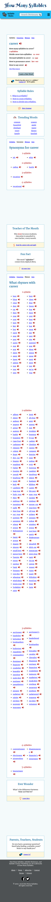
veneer (32, 567)
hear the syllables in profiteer (38, 691)
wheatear (17, 577)
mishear (32, 501)
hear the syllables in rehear (20, 524)
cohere (15, 451)
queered (32, 343)
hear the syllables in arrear (20, 428)
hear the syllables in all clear (37, 418)
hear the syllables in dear (34, 303)
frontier (16, 471)
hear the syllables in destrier (37, 454)
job (14, 157)
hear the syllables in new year (22, 511)
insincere (33, 674)
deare (15, 454)
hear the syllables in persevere (39, 687)
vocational (17, 186)
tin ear (31, 561)
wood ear (33, 581)
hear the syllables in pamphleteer (14, 687)
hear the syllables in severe (20, 540)
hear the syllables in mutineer (22, 681)
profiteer (32, 691)
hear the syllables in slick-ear (38, 547)
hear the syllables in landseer (22, 487)
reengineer (33, 759)
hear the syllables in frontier (21, 471)
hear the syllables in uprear (36, 564)
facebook (23, 879)
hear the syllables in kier (18, 326)
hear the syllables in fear (34, 309)
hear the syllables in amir (35, 421)
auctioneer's (34, 632)
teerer (15, 561)
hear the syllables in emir (35, 458)
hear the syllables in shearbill (38, 544)
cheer (31, 299)
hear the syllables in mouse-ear (40, 504)
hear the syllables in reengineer (40, 758)
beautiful (17, 125)
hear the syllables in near (18, 336)
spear (31, 356)
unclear (16, 564)
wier (14, 373)
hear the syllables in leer (18, 329)
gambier (32, 471)
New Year (17, 511)
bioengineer (18, 771)
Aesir (31, 414)
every (17, 131)
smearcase (33, 551)
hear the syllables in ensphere (22, 464)
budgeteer (17, 648)
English (34, 134)
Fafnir (15, 468)
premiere (16, 521)
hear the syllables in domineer (23, 661)
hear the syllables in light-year (23, 494)
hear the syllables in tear (18, 366)
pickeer (32, 514)
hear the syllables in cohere (20, 451)
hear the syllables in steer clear (39, 554)
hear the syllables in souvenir (22, 704)
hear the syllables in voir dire (22, 574)
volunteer (33, 704)
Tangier (16, 557)
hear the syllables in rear (18, 346)
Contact (37, 870)
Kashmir (32, 481)
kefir (15, 484)
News (20, 870)
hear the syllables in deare (19, 454)
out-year (16, 514)
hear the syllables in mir (34, 332)
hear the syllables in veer (18, 369)
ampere (16, 424)
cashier (32, 441)
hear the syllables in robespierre (14, 534)
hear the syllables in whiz (35, 157)
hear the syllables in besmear (38, 434)
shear (31, 349)
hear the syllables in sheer (19, 352)
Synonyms (20, 38)
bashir (15, 434)
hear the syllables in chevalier (39, 657)
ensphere (16, 464)
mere (15, 333)
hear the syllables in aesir (35, 414)
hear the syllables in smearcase (39, 550)
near (14, 336)
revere (15, 528)
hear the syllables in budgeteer (23, 648)
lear (30, 326)
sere (14, 349)
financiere (33, 667)
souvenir (16, 704)
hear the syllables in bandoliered (30, 641)
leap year (16, 491)
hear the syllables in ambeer (21, 421)
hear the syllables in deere (36, 306)
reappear (32, 697)
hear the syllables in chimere (21, 448)
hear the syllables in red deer (21, 701)
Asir (30, 428)
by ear (31, 438)
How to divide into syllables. (24, 102)
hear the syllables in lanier (36, 487)
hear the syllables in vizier (36, 570)
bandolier (17, 636)
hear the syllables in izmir (19, 481)
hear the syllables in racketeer (22, 694)
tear (14, 366)
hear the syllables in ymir (35, 584)
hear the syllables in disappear (39, 661)
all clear (32, 418)
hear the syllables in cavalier (37, 654)
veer (14, 369)
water (34, 128)
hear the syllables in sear (34, 346)
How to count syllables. (22, 99)
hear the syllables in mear (35, 329)
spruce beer (17, 554)
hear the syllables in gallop (20, 167)
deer (14, 306)
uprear (31, 564)
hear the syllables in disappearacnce (32, 752)
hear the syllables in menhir (37, 497)
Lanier (31, 488)
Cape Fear (17, 441)
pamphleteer (18, 684)
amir (31, 421)
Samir (15, 537)
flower (34, 131)
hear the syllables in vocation (22, 176)
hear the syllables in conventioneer (14, 752)
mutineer (17, 681)
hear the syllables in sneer (19, 356)
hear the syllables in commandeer (14, 658)
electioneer (17, 755)
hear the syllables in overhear (38, 684)
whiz (31, 157)
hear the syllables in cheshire (38, 444)
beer (14, 296)
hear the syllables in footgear (38, 467)
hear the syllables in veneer (36, 567)
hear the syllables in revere (20, 527)
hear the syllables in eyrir (35, 464)
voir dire (16, 574)
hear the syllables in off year (37, 511)
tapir (31, 557)
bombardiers (18, 642)
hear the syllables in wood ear (38, 580)
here (14, 323)
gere (14, 319)
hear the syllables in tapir (35, 557)
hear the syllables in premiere (22, 521)
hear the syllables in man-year (39, 494)
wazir (31, 574)
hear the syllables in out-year (22, 514)
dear (31, 303)
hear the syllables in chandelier (23, 652)
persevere (33, 687)
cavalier (32, 654)
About (13, 870)
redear (31, 521)
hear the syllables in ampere (21, 424)
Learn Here (26, 798)
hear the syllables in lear (34, 326)
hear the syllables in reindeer (38, 524)
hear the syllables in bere (34, 296)
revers (31, 528)
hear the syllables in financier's (40, 755)
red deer (16, 701)
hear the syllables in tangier (21, 557)
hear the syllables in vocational (23, 186)
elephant (17, 128)
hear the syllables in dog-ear (22, 458)
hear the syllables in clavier (36, 448)
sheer (15, 353)
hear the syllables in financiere (39, 667)
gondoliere (33, 671)
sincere (16, 547)
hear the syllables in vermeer (22, 570)
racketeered (34, 694)
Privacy (29, 873)
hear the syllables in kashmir (38, 481)
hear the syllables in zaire (19, 590)
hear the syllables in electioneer (24, 755)
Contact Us (22, 82)
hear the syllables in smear (36, 352)
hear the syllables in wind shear (24, 580)
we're (31, 369)
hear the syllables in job (17, 157)
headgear (17, 478)
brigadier (33, 651)
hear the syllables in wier (18, 372)
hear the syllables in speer (19, 359)
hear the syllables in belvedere (23, 639)
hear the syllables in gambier (38, 471)
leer (14, 329)
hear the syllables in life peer (38, 491)
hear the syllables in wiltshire (38, 577)
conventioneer (19, 749)
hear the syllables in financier (22, 664)
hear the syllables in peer (18, 339)
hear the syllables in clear (19, 303)
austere (16, 431)
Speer (15, 359)
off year (32, 511)
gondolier (17, 668)
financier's (33, 755)
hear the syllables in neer (34, 336)
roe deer (32, 701)
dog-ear (16, 458)
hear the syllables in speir (35, 359)
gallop (15, 167)
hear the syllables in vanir (19, 567)
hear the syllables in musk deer (39, 681)
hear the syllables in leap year (22, 491)
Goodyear (33, 474)
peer (14, 339)
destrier (32, 454)
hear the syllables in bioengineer (14, 774)
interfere (16, 675)
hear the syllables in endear (36, 461)
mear (31, 329)
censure (17, 122)
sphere (15, 363)
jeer (30, 323)
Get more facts (25, 268)
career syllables (20, 43)
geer (31, 316)
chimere (16, 448)
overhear (32, 684)
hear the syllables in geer (34, 316)
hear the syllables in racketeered (41, 694)
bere (31, 296)
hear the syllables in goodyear (39, 474)
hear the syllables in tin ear (36, 560)
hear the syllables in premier (37, 517)
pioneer (16, 691)
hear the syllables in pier (34, 339)
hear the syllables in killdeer (37, 484)
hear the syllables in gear (18, 316)
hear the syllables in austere (21, 431)
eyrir (31, 464)
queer (15, 343)
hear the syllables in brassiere (22, 438)
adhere (16, 414)
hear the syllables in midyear (22, 501)
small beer (17, 551)
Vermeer (16, 571)
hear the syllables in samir (20, 537)
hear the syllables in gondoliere (40, 671)
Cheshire (32, 444)
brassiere (16, 438)
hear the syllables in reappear (38, 697)
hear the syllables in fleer (18, 313)
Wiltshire (33, 577)
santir (31, 534)
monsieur (17, 504)
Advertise (28, 870)
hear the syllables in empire (21, 461)
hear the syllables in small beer (23, 550)
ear (14, 309)
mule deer (17, 678)
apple (34, 125)
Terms (21, 873)
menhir (32, 498)
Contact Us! (26, 854)
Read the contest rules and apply (25, 245)
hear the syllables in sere (18, 349)
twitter (28, 879)
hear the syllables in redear (36, 521)
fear (30, 309)
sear (30, 346)
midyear (16, 501)
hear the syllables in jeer (34, 322)
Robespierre (18, 531)
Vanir (15, 567)
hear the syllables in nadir (19, 507)
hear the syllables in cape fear (23, 441)
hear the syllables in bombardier (30, 647)
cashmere (17, 444)
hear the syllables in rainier (20, 697)
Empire (16, 461)
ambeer (16, 421)
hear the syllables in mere (19, 332)
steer (31, 363)
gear (14, 316)
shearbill (32, 544)
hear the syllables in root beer (38, 531)
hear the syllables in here (18, 322)
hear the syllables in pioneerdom (14, 761)
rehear (15, 524)
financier (16, 665)
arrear (15, 428)
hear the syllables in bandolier (23, 635)
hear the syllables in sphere (20, 362)
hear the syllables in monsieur (23, 504)
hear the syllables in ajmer (20, 418)
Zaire (31, 587)
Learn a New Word (26, 74)
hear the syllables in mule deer (23, 678)
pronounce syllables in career (26, 65)
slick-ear (32, 547)
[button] (40, 15)
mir (30, 333)
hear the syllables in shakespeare (30, 540)
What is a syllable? (20, 96)
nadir (15, 508)
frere (31, 313)
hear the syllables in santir (36, 534)
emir (31, 458)
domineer (17, 661)
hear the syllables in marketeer (39, 677)
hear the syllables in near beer (38, 507)
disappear (33, 661)
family (17, 134)
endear (32, 461)
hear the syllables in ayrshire (38, 431)
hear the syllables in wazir (35, 574)
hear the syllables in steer (35, 362)
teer (30, 366)
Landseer (16, 488)
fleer (15, 313)
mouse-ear (33, 504)
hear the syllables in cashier (37, 441)
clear (15, 303)
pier (30, 339)
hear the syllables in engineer (38, 664)
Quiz (32, 38)
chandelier (17, 652)
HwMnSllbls (25, 5)
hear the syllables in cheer (35, 299)
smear (31, 353)
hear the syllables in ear (17, 309)
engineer (32, 664)
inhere (31, 478)
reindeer (32, 524)
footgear (32, 468)
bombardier (34, 644)
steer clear (33, 554)
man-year (33, 494)
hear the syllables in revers (36, 527)
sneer (15, 356)
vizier (31, 571)
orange (34, 122)
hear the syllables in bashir (20, 434)
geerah (16, 474)
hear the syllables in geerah (20, 474)
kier (14, 326)
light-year (17, 494)
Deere (31, 306)
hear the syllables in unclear (21, 564)
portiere (16, 518)
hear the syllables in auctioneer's (30, 635)
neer (31, 336)
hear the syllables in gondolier (23, 668)
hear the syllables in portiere (21, 517)
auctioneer (17, 632)
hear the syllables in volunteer (39, 704)
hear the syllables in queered (38, 342)
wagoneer (17, 707)
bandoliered (34, 638)
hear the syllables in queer (19, 342)
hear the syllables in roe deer (38, 701)
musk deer (33, 681)
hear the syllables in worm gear (24, 584)
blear (15, 299)
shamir (16, 544)
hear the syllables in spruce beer (24, 554)
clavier (32, 448)
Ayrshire (32, 431)
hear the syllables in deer (18, 306)
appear (32, 424)
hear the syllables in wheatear (22, 577)
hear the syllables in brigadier (38, 651)
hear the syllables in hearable (22, 671)
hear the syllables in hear (34, 319)
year (30, 373)
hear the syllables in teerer (20, 560)
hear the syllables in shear (35, 349)
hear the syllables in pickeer (37, 514)
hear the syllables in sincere (21, 547)
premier (32, 518)
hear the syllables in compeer (38, 451)
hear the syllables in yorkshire (23, 587)
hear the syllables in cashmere (23, 444)
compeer (32, 451)
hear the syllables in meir (19, 497)
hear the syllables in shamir (20, 544)
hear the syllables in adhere (20, 414)
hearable (16, 671)
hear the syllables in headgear (22, 477)
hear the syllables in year (34, 372)
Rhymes (27, 38)
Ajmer (15, 418)
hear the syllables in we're (35, 369)
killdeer (32, 484)
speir (31, 359)
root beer (33, 531)
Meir (15, 498)
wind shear (17, 581)
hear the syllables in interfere (22, 674)
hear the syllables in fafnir (20, 467)
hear (31, 319)
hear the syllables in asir (34, 428)
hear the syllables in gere (18, 319)
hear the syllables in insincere (38, 674)
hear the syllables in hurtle (36, 167)
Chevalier (33, 657)
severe (15, 541)
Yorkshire (17, 587)
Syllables (12, 142)
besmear (32, 434)
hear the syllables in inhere (36, 477)
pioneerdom (18, 758)
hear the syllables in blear (19, 299)
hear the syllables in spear (35, 356)
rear (14, 346)
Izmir (15, 481)
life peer (32, 491)
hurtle (31, 167)
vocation (16, 177)
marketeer (33, 677)
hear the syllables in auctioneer (24, 632)
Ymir (31, 584)
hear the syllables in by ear (36, 438)
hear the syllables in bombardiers (14, 645)
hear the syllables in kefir (18, 484)
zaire (15, 591)
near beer (33, 508)
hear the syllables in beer (18, 296)
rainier (15, 697)
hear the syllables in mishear (38, 501)
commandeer (18, 655)
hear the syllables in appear (36, 424)
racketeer (17, 694)
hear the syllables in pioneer (21, 691)
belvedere (17, 639)
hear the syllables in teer (34, 366)
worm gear (17, 584)
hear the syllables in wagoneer (23, 707)
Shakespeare (34, 537)
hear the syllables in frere (35, 313)
